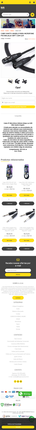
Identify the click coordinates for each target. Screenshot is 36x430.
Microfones (18, 321)
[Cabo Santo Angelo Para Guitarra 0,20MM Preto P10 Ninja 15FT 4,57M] (9, 230)
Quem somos (18, 356)
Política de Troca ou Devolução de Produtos (18, 354)
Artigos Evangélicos (18, 306)
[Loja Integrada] (25, 416)
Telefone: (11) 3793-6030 (18, 373)
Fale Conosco (18, 339)
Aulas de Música (18, 359)
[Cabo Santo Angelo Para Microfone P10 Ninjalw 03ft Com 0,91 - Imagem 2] (17, 81)
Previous (4, 23)
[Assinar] (18, 274)
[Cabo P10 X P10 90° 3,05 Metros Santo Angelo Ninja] (9, 185)
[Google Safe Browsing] (17, 404)
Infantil (18, 319)
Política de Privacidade (18, 351)
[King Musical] (3, 8)
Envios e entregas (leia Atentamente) (18, 346)
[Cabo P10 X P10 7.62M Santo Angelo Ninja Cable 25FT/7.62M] (26, 185)
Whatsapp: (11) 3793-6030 (18, 375)
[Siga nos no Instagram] (21, 381)
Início (2, 30)
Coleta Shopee (18, 364)
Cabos (12, 30)
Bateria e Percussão (18, 311)
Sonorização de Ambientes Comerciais (18, 341)
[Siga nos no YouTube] (18, 381)
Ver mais (9, 195)
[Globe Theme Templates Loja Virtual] (10, 416)
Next (32, 23)
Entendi (18, 427)
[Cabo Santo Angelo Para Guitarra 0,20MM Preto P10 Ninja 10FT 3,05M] (26, 230)
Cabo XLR (18, 30)
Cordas (18, 314)
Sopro (18, 324)
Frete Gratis (18, 349)
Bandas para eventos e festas (18, 361)
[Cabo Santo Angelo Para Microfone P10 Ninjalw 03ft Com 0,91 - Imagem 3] (24, 81)
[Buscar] (27, 14)
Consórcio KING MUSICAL (18, 344)
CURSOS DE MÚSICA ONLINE (18, 316)
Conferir (18, 298)
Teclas (18, 326)
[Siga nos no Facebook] (15, 381)
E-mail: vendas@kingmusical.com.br (18, 377)
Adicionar (10, 203)
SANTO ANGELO (31, 39)
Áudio (7, 30)
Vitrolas (18, 329)
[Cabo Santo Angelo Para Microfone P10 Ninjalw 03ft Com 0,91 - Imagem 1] (10, 81)
